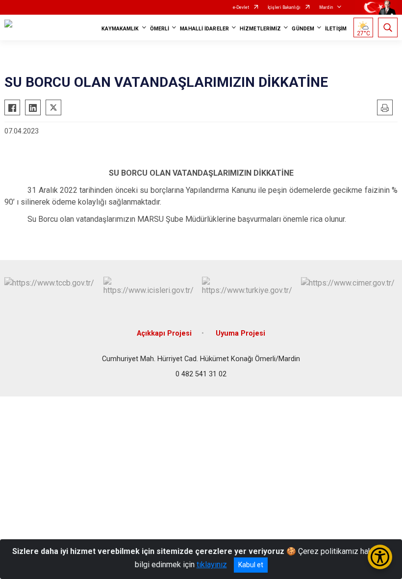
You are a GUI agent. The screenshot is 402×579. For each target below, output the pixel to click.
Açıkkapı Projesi (164, 333)
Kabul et (250, 565)
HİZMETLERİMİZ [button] (260, 29)
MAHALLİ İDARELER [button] (204, 29)
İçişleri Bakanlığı (284, 7)
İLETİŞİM (336, 29)
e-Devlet (241, 7)
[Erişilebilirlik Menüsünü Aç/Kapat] (380, 557)
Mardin (326, 7)
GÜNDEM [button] (303, 29)
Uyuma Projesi (240, 333)
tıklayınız (212, 564)
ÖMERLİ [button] (160, 29)
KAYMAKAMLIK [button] (120, 29)
